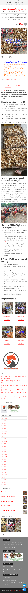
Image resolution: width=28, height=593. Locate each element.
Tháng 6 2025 (3, 426)
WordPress (13, 590)
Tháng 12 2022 (4, 454)
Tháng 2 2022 (3, 467)
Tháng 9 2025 (3, 423)
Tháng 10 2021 (4, 472)
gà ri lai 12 (15, 79)
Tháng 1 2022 (3, 469)
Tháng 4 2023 (3, 449)
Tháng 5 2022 (3, 462)
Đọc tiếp (7, 319)
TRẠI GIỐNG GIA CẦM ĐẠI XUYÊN (14, 9)
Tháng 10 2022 (4, 459)
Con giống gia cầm (7, 79)
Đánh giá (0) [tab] (17, 86)
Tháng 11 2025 (4, 418)
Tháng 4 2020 (3, 482)
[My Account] (17, 24)
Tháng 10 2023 (4, 441)
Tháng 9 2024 (3, 433)
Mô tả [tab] (8, 86)
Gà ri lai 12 (3, 90)
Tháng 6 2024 (3, 439)
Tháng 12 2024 (4, 431)
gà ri (12, 79)
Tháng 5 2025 (3, 428)
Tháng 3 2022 (3, 464)
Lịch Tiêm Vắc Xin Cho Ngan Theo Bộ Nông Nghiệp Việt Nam (12, 390)
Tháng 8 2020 (3, 477)
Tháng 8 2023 (3, 446)
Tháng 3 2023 (3, 451)
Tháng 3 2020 (3, 485)
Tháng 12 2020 (4, 474)
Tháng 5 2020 (3, 480)
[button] (24, 30)
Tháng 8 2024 (3, 436)
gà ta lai (19, 79)
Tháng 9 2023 (3, 444)
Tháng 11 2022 (4, 456)
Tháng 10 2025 (4, 421)
